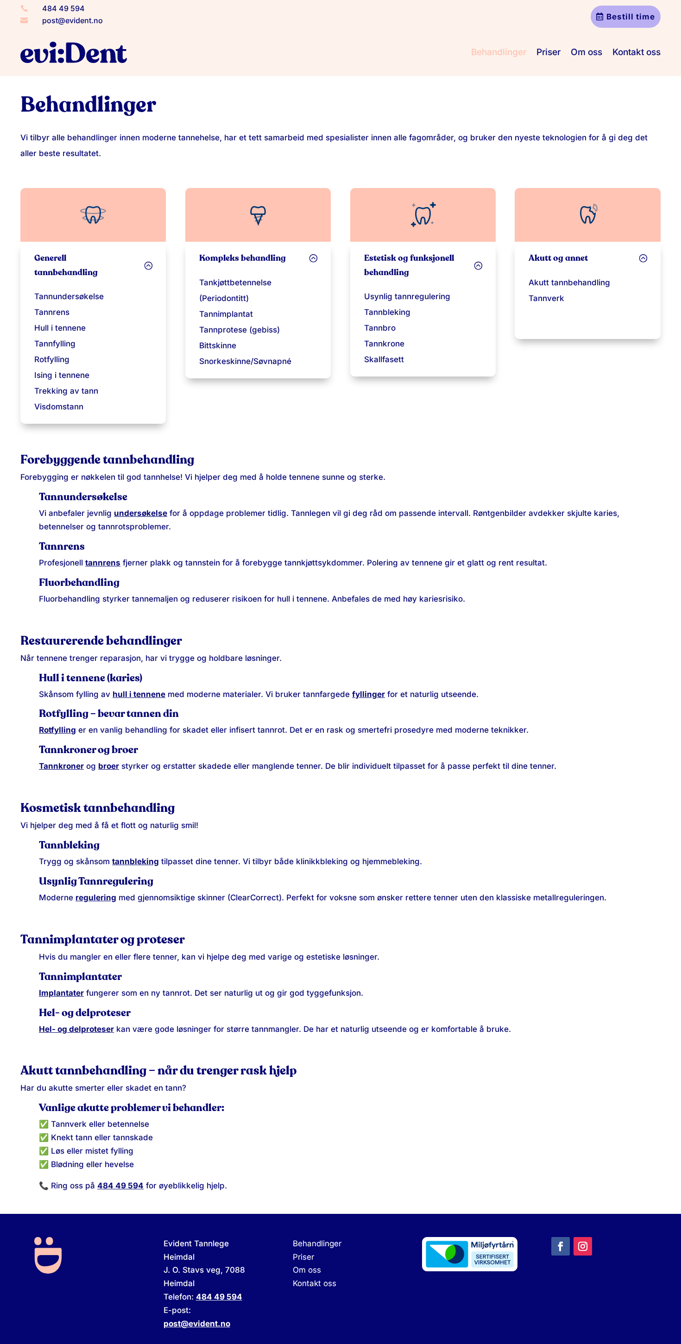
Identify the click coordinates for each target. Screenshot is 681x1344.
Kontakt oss (636, 52)
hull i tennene (139, 694)
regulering (96, 897)
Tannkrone (384, 343)
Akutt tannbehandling (569, 282)
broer (108, 766)
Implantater (61, 993)
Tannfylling (55, 343)
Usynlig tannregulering (407, 296)
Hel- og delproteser (76, 1029)
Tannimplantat (226, 314)
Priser (548, 52)
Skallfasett (384, 359)
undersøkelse (140, 513)
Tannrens (51, 312)
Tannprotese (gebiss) (239, 329)
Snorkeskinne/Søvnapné (245, 361)
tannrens (102, 562)
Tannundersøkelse (69, 296)
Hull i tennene (60, 328)
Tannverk (546, 298)
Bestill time (630, 16)
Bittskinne (217, 345)
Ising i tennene (61, 375)
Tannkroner (61, 766)
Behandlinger (498, 52)
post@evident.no (72, 20)
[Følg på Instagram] (583, 1246)
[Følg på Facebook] (560, 1246)
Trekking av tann (66, 391)
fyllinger (368, 694)
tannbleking (135, 861)
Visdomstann (58, 406)
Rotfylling (51, 359)
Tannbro (380, 328)
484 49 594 (63, 8)
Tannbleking (387, 312)
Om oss (586, 52)
